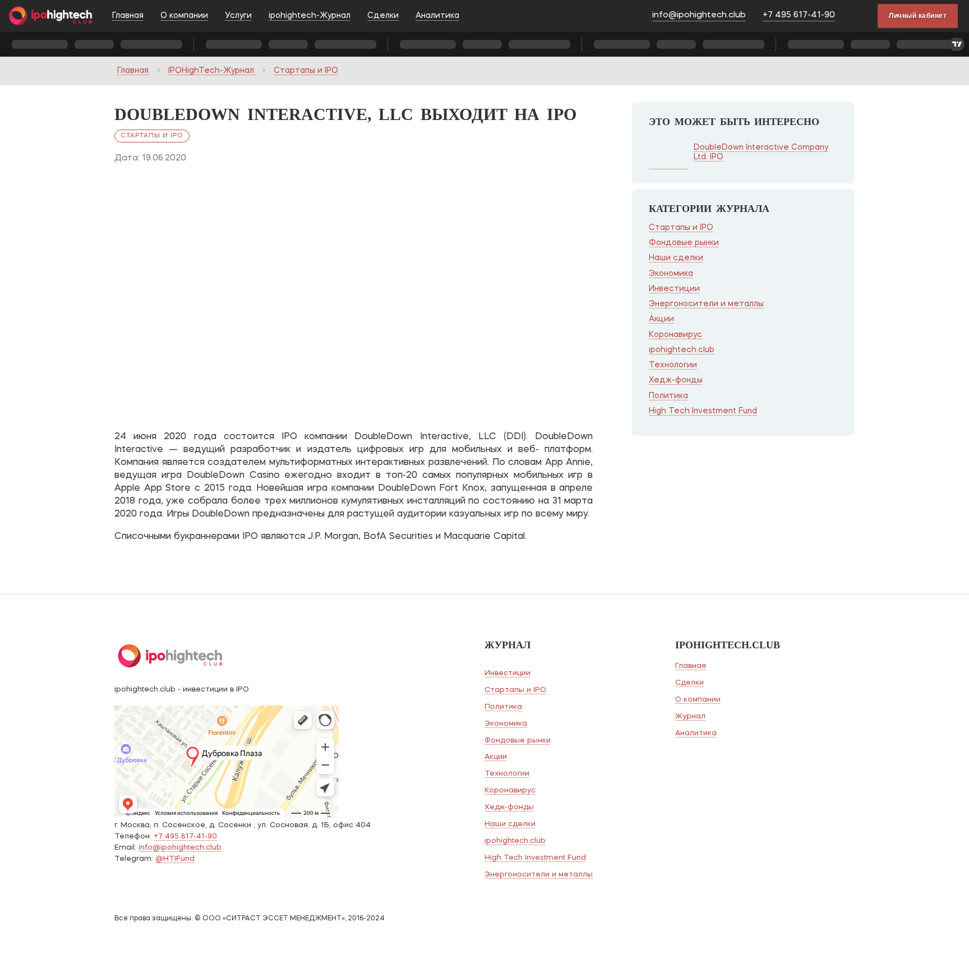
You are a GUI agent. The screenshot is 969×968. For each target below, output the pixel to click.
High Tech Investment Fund (703, 411)
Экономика (671, 274)
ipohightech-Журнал (309, 16)
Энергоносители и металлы (706, 304)
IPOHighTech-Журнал (212, 71)
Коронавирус (675, 335)
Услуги (238, 16)
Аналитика (437, 16)
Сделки (383, 16)
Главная (128, 16)
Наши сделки (676, 258)
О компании (184, 16)
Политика (668, 396)
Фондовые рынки (684, 243)
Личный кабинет (918, 15)
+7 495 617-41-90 (799, 15)
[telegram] (859, 16)
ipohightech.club (681, 350)
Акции (661, 319)
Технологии (673, 365)
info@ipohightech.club (699, 15)
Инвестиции (674, 289)
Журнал (690, 716)
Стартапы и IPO (306, 71)
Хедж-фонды (676, 380)
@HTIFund (175, 859)
